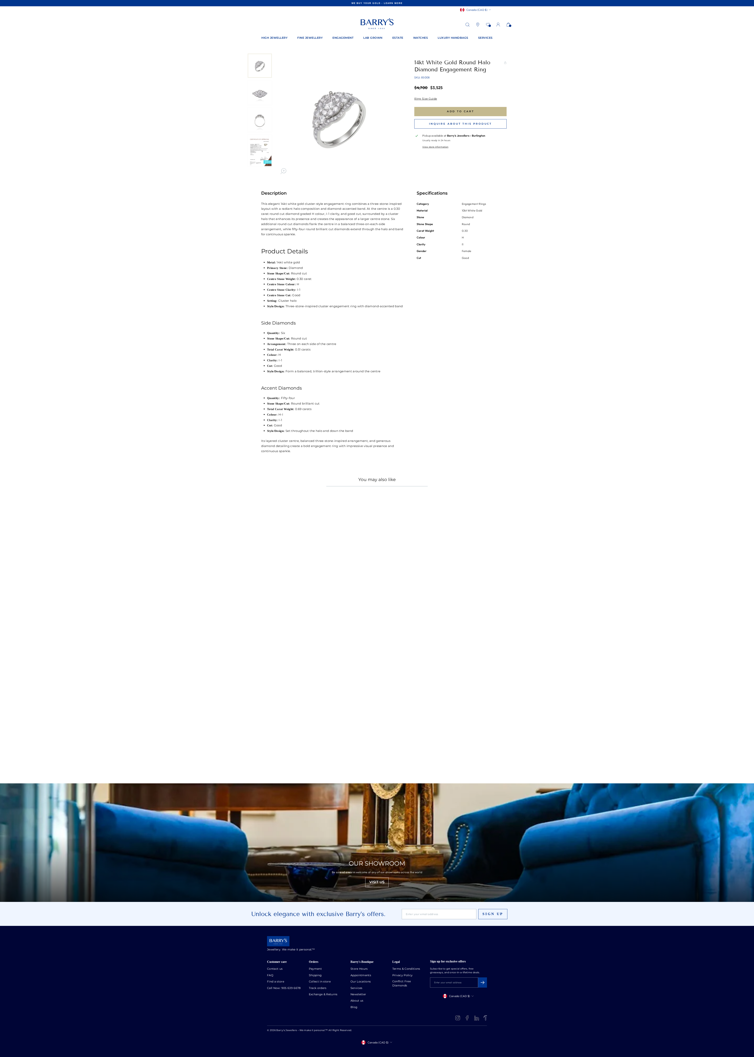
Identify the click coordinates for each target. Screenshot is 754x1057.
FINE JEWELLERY (310, 38)
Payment (315, 969)
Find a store (275, 982)
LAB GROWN (372, 38)
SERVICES (485, 38)
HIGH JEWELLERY (274, 38)
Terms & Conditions (406, 969)
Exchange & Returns (323, 994)
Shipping (315, 975)
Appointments (360, 975)
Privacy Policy (402, 975)
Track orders (318, 988)
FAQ (270, 975)
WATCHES (420, 38)
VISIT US (376, 882)
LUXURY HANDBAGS (453, 38)
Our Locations (360, 982)
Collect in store (320, 982)
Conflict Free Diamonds (401, 984)
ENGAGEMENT (342, 38)
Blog (353, 1007)
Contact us (275, 969)
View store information (435, 147)
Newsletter (358, 994)
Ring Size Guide (425, 99)
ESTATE (397, 38)
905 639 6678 (291, 988)
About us (356, 1001)
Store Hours (359, 969)
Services (356, 988)
